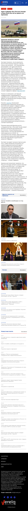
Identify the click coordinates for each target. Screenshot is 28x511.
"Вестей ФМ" (21, 91)
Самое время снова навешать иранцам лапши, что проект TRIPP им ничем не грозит (13, 426)
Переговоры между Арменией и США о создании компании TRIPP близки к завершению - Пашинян (11, 303)
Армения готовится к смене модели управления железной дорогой (10, 413)
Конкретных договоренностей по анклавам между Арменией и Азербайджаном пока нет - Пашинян (13, 317)
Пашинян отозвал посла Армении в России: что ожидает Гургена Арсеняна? (13, 419)
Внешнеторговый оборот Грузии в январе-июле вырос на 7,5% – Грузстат (12, 433)
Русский (10, 8)
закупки (9, 103)
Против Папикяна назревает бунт (10, 399)
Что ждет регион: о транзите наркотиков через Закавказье (13, 338)
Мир (2, 466)
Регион (3, 461)
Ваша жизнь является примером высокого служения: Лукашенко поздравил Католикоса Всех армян (13, 406)
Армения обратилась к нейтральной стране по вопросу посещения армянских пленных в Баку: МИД (13, 393)
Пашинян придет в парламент (9, 349)
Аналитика (4, 456)
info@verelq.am (11, 507)
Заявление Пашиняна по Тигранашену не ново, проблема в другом (13, 368)
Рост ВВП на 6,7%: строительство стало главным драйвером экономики (13, 440)
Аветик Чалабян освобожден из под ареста (12, 343)
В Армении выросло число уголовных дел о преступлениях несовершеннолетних (12, 446)
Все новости (24, 331)
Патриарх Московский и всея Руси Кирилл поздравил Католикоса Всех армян (12, 361)
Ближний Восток (6, 464)
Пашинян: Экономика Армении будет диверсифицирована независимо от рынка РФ (13, 324)
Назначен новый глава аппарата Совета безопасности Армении (11, 381)
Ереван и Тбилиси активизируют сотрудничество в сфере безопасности (11, 355)
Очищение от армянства (7, 386)
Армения (4, 458)
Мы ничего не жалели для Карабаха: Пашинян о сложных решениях (13, 310)
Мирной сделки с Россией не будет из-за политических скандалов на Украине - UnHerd (13, 374)
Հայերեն (4, 8)
